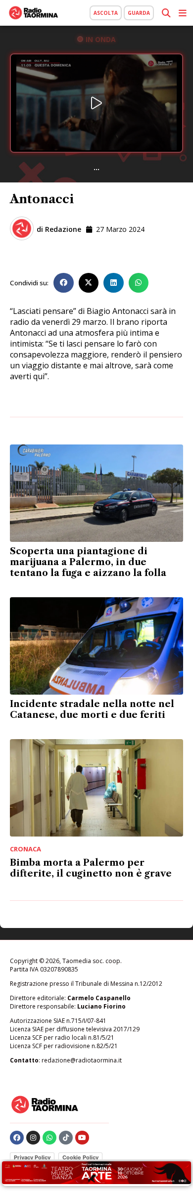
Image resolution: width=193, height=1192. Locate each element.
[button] (63, 283)
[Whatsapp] (49, 1138)
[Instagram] (33, 1138)
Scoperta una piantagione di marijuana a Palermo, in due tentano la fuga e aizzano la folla (88, 562)
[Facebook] (17, 1138)
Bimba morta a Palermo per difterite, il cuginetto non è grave (91, 868)
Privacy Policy (32, 1157)
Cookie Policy (80, 1157)
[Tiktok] (66, 1138)
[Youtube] (82, 1138)
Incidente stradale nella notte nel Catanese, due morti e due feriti (92, 709)
